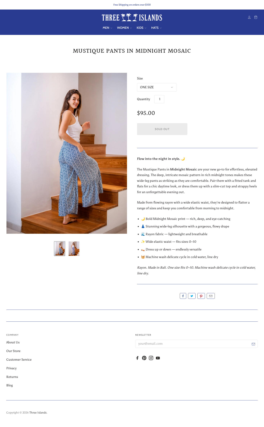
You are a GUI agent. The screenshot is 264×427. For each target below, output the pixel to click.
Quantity (143, 99)
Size (140, 78)
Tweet (192, 296)
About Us (13, 342)
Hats (155, 27)
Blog (9, 385)
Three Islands (38, 412)
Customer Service (19, 360)
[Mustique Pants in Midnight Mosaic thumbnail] (59, 248)
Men (106, 27)
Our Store (13, 351)
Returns (12, 377)
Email (211, 296)
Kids (140, 27)
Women (123, 27)
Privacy (11, 368)
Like (183, 296)
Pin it (201, 296)
